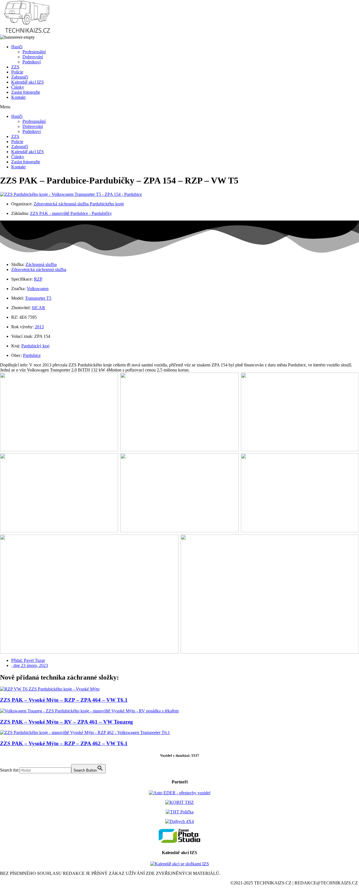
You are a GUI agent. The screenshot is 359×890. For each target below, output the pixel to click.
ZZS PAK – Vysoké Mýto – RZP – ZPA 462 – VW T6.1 (64, 743)
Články (17, 87)
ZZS (15, 67)
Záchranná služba (41, 264)
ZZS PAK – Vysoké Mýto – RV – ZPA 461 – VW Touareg (66, 722)
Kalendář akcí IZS (27, 82)
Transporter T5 (38, 298)
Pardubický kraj (35, 345)
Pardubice (32, 355)
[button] (179, 106)
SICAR (38, 307)
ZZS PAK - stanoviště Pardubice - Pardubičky (71, 213)
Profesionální (34, 51)
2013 (39, 326)
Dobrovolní (32, 56)
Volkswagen (38, 288)
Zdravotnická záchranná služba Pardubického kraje (79, 203)
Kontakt (18, 97)
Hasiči (16, 46)
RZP (38, 279)
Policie (17, 72)
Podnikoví (31, 61)
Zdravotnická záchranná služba (38, 269)
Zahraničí (19, 77)
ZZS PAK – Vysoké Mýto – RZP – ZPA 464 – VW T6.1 (64, 700)
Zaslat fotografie (25, 92)
